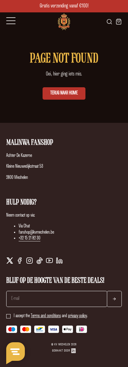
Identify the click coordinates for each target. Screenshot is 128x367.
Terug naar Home (64, 93)
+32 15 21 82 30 (29, 238)
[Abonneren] (114, 299)
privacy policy (77, 315)
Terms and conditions (46, 315)
